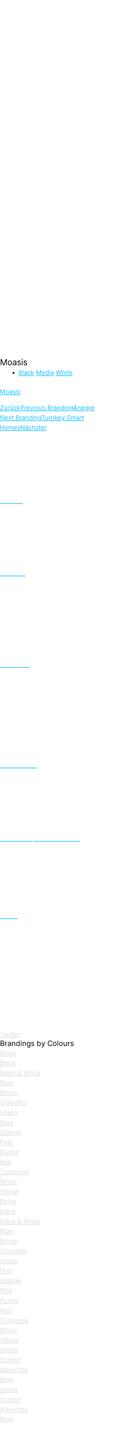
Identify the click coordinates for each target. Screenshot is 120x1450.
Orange (10, 1132)
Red (5, 1162)
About (9, 1350)
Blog (6, 1379)
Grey (7, 1122)
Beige (8, 1053)
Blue (6, 1082)
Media (45, 372)
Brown (9, 1092)
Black (26, 372)
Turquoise (14, 1171)
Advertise (14, 1369)
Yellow (9, 1191)
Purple (9, 1152)
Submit (10, 1359)
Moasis (10, 391)
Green (9, 1112)
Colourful (13, 1102)
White (64, 372)
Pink (6, 1142)
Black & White (20, 1072)
